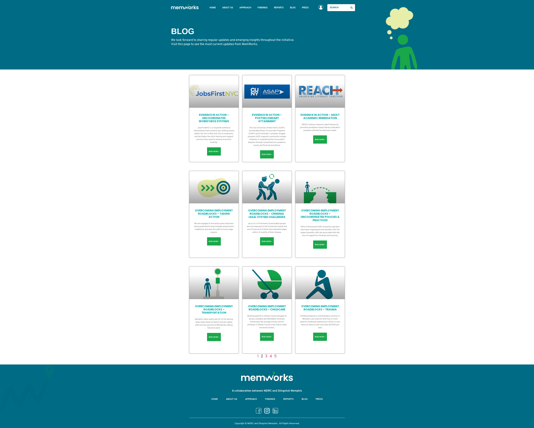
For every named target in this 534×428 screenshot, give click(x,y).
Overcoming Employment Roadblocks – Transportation (214, 309)
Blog (293, 7)
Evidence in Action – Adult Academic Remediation (320, 116)
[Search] (351, 7)
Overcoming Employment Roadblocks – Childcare (267, 307)
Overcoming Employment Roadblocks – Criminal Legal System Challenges (267, 214)
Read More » (214, 151)
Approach (245, 7)
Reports (279, 7)
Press (305, 7)
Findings (263, 7)
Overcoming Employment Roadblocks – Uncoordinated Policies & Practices (320, 215)
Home (213, 7)
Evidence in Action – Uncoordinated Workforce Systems (214, 118)
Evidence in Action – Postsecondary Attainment (267, 118)
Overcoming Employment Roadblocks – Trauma (320, 307)
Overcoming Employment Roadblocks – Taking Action (214, 214)
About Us (227, 7)
